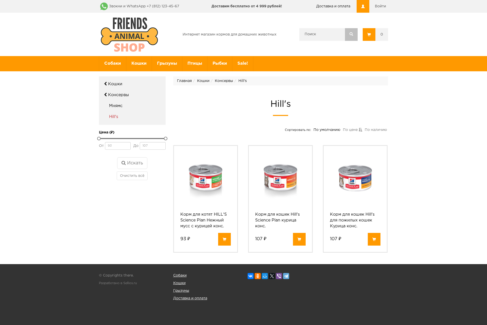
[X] (272, 276)
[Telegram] (286, 276)
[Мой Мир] (265, 276)
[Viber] (279, 276)
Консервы (118, 95)
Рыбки (220, 63)
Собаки (112, 63)
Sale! (242, 63)
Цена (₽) (106, 132)
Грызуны (167, 63)
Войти (380, 6)
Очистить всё (132, 175)
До (135, 145)
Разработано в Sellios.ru (118, 283)
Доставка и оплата (333, 6)
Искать (134, 163)
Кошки (139, 63)
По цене (350, 129)
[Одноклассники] (258, 276)
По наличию (375, 129)
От (101, 145)
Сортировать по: (298, 129)
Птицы (194, 63)
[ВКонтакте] (251, 276)
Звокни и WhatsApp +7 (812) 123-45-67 (144, 6)
